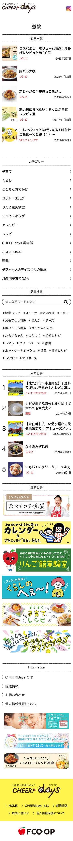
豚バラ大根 (27, 71)
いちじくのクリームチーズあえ (48, 467)
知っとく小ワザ (28, 140)
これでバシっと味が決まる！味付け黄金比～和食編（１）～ (45, 132)
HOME (13, 805)
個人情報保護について (21, 704)
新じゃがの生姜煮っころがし (40, 91)
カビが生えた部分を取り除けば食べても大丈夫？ (48, 406)
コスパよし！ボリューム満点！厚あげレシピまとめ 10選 (45, 50)
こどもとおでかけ (35, 393)
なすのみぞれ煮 (36, 446)
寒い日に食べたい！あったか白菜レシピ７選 (43, 112)
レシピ (23, 58)
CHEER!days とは (19, 677)
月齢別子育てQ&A (15, 278)
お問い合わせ (15, 695)
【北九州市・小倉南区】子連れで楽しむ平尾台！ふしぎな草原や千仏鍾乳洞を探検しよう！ (48, 385)
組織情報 (11, 686)
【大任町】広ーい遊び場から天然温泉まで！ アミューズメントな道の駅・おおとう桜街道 (48, 426)
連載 (5, 260)
